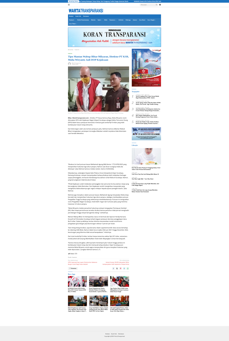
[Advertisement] (98, 148)
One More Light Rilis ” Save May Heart (142, 179)
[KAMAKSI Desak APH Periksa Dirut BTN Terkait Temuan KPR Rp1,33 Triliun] (77, 281)
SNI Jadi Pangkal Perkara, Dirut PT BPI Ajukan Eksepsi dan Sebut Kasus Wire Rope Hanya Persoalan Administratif (119, 309)
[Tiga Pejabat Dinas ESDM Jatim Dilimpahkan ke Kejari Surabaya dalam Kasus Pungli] (119, 281)
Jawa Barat (142, 20)
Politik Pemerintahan (83, 20)
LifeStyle (121, 20)
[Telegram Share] (124, 268)
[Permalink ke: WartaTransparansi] (69, 63)
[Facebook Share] (113, 268)
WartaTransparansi (76, 63)
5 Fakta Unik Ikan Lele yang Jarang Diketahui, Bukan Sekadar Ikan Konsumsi (145, 190)
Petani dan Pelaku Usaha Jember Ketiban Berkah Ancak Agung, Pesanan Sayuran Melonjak (147, 122)
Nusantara (112, 20)
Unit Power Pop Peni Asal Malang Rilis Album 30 (145, 174)
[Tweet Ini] (117, 268)
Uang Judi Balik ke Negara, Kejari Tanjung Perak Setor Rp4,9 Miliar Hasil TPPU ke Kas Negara (98, 309)
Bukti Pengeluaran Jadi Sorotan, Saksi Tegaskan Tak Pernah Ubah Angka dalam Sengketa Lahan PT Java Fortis (77, 309)
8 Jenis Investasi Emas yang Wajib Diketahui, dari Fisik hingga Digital (145, 184)
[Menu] (69, 4)
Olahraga (128, 20)
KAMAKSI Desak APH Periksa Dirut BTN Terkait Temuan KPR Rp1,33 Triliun (137, 1)
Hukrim (93, 20)
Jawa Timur (72, 23)
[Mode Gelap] (160, 4)
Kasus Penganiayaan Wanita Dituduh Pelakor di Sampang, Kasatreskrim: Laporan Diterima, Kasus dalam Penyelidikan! (98, 290)
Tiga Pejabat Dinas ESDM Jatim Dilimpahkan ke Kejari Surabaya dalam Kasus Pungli (119, 290)
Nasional (71, 20)
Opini (99, 20)
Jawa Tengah (150, 20)
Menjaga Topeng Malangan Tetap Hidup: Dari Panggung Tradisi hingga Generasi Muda (82, 1)
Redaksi (71, 16)
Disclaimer (86, 16)
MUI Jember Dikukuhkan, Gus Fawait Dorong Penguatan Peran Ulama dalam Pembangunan (146, 116)
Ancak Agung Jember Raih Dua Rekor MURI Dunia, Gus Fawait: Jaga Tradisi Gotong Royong (148, 103)
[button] (156, 4)
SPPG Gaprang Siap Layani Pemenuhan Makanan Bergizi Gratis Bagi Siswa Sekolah (82, 262)
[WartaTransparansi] (86, 10)
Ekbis (105, 20)
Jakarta (135, 20)
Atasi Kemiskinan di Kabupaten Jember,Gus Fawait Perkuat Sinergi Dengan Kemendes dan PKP (148, 109)
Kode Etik (78, 16)
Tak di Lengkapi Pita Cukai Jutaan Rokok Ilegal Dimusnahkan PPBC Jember (147, 97)
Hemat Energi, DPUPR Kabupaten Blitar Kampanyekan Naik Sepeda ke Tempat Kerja (116, 262)
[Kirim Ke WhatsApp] (127, 268)
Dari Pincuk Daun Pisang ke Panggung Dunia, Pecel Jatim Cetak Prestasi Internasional (146, 168)
